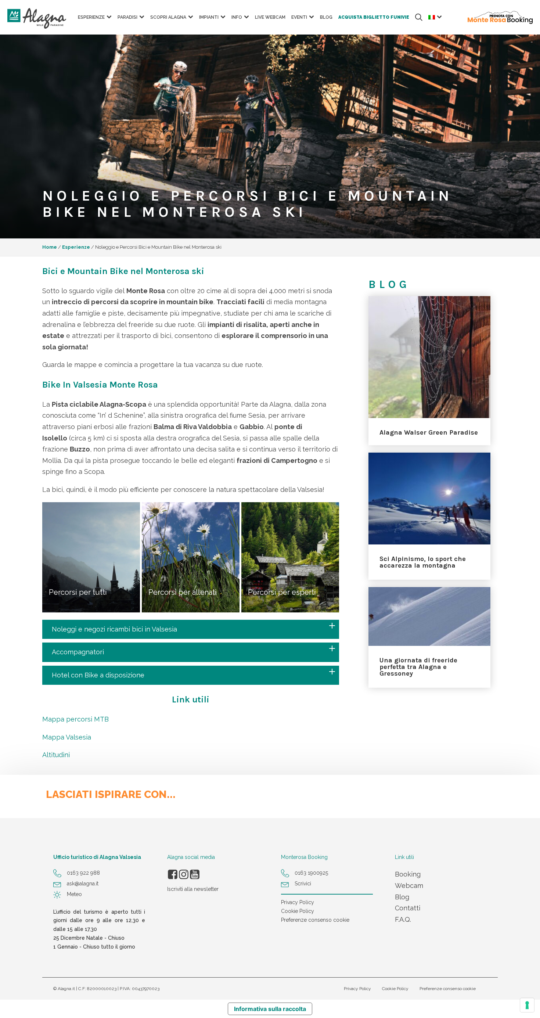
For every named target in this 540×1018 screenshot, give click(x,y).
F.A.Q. (403, 919)
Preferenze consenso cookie (315, 920)
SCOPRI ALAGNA (168, 17)
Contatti (407, 908)
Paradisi (127, 17)
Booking (408, 874)
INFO (236, 17)
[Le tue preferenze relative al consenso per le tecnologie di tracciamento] (527, 1005)
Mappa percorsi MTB (75, 719)
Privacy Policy (297, 902)
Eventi (299, 17)
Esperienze (76, 247)
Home (49, 247)
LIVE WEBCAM (270, 17)
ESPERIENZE (91, 17)
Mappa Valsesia (66, 737)
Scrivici (303, 883)
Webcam (409, 885)
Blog (326, 17)
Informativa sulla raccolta (270, 1008)
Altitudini (56, 755)
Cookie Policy (297, 911)
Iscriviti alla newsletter (193, 889)
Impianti (209, 17)
